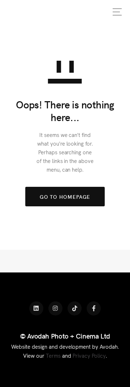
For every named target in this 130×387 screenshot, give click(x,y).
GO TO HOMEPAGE (65, 196)
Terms (53, 355)
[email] (94, 308)
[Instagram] (55, 308)
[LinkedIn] (36, 308)
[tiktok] (75, 308)
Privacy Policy (89, 355)
